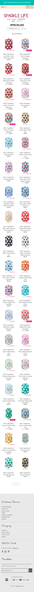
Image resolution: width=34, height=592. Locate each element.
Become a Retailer (7, 515)
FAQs (3, 513)
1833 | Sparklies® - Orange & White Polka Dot (25, 277)
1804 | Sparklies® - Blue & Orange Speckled (25, 56)
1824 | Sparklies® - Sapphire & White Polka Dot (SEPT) (8, 204)
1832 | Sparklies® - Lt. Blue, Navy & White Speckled (8, 277)
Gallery (4, 536)
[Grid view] (24, 29)
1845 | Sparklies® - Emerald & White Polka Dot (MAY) (25, 401)
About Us (4, 530)
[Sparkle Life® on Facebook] (2, 551)
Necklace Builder (6, 506)
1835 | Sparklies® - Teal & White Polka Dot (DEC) (25, 302)
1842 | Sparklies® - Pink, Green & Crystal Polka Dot (25, 376)
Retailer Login (6, 517)
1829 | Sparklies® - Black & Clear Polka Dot (9, 253)
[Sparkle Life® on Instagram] (5, 551)
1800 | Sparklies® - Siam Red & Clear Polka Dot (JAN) (8, 56)
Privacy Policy (6, 532)
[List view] (26, 29)
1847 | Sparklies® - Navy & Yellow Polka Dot (25, 425)
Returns (4, 519)
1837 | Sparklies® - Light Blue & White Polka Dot (8, 327)
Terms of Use (5, 534)
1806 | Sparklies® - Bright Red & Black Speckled (8, 80)
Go (30, 570)
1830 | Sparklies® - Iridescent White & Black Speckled (25, 253)
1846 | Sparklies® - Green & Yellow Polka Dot (8, 425)
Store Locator (6, 511)
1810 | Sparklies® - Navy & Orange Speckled (8, 130)
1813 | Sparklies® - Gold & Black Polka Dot (25, 130)
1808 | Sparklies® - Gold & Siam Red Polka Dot (8, 105)
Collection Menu (16, 33)
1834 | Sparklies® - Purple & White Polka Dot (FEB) (8, 302)
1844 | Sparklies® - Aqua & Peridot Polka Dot (8, 401)
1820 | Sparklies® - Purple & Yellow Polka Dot (25, 154)
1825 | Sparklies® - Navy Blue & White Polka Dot (25, 204)
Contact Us (5, 509)
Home (13, 21)
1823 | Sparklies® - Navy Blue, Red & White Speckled (25, 179)
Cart (30, 7)
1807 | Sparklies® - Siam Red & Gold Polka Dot (25, 80)
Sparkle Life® (19, 586)
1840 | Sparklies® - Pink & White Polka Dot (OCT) (25, 351)
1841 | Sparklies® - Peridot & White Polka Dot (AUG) (8, 376)
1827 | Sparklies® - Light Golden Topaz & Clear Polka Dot (8, 228)
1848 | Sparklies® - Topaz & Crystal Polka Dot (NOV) (8, 450)
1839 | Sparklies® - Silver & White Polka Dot (9, 351)
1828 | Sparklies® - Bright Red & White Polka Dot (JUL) (25, 228)
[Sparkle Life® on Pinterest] (9, 551)
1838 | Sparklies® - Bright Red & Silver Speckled (25, 327)
